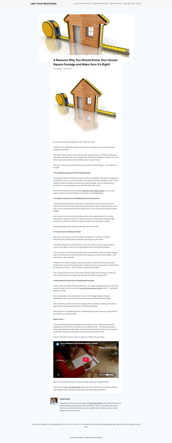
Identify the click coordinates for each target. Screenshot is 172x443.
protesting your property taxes (93, 191)
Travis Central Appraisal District (90, 288)
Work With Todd (129, 3)
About (138, 3)
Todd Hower (58, 68)
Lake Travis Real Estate (82, 3)
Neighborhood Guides (100, 3)
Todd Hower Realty (95, 403)
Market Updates (116, 3)
